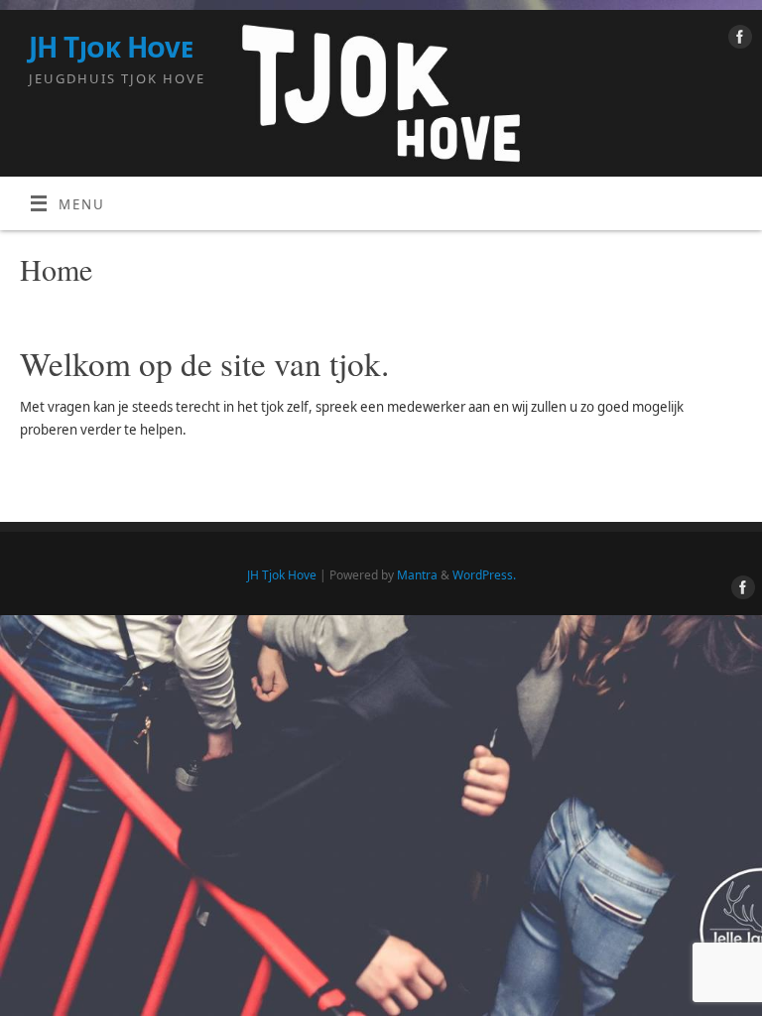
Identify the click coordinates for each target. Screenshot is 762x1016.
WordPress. (484, 575)
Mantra (417, 575)
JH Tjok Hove (110, 47)
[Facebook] (737, 40)
